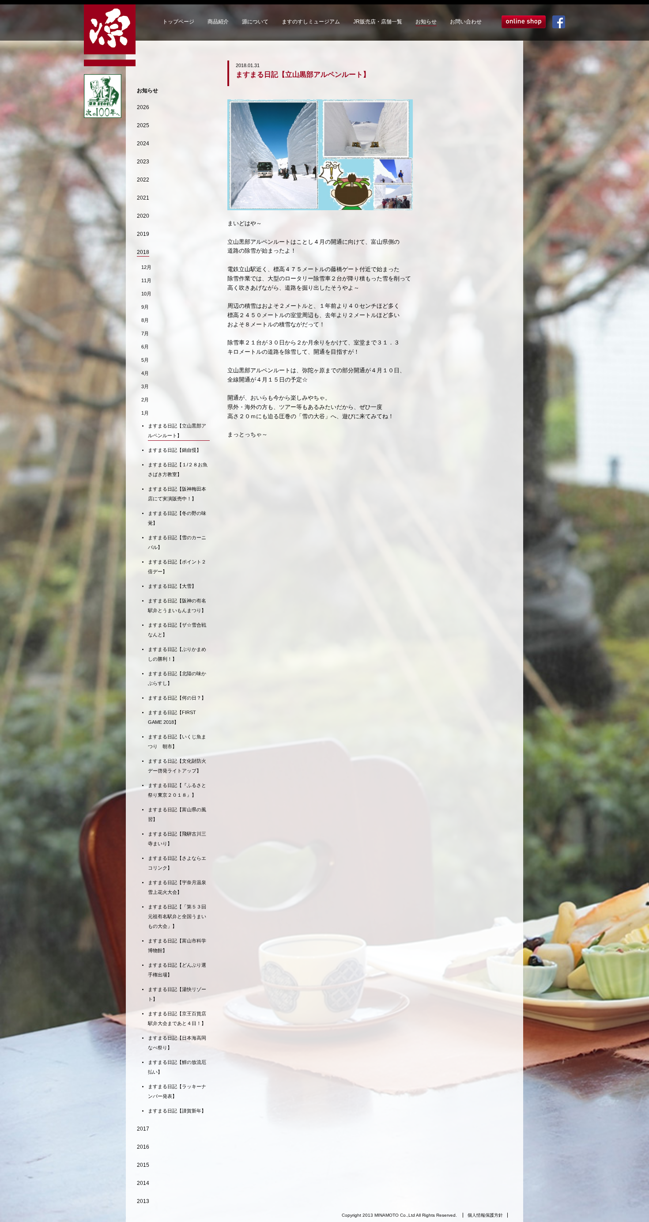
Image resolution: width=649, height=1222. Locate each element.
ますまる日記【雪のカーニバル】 (177, 542)
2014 (143, 1183)
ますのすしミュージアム (311, 22)
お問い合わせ (466, 22)
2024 (143, 143)
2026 (143, 107)
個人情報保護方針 (485, 1215)
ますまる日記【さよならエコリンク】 (177, 862)
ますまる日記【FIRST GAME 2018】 (172, 717)
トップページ (178, 22)
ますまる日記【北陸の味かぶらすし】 (177, 678)
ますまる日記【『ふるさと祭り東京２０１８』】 (177, 790)
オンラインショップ (524, 21)
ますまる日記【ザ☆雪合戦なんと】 (177, 629)
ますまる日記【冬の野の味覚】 (177, 518)
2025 (143, 125)
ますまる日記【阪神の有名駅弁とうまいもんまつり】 (177, 605)
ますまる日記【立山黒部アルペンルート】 (177, 430)
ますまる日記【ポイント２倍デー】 (177, 566)
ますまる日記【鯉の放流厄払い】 (177, 1066)
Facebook (558, 21)
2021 (143, 198)
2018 (143, 252)
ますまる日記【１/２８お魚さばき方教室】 (178, 469)
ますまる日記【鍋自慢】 (174, 450)
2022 (143, 180)
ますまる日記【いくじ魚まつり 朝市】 (177, 741)
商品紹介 (218, 22)
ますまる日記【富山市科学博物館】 (177, 945)
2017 (143, 1129)
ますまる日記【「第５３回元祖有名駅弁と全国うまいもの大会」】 (177, 916)
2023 (143, 162)
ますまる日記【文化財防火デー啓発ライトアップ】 (177, 765)
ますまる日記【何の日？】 (177, 697)
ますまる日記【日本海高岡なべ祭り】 (177, 1042)
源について (255, 22)
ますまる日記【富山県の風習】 (177, 814)
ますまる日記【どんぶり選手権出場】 (177, 969)
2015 (143, 1165)
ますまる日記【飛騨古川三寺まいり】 (177, 838)
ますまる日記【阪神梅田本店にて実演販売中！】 (177, 493)
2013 (143, 1201)
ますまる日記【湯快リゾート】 (177, 994)
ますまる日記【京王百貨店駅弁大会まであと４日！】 (177, 1018)
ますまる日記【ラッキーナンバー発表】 (177, 1091)
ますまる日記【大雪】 (172, 586)
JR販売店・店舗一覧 (377, 22)
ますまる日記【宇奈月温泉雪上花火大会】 (177, 887)
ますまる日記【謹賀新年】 (177, 1110)
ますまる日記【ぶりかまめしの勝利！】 (177, 654)
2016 (143, 1147)
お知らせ (426, 22)
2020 (143, 216)
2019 (143, 234)
